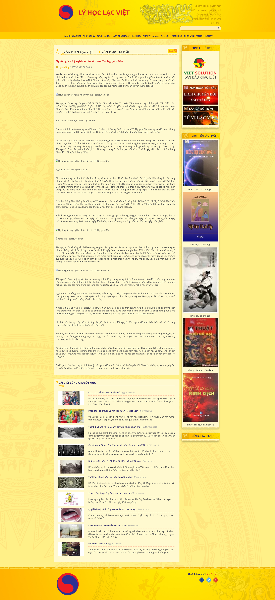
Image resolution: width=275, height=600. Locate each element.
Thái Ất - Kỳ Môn (151, 36)
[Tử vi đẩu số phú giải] (200, 280)
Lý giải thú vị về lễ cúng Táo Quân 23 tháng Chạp (112, 509)
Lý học (107, 36)
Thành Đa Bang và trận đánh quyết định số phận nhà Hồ (116, 426)
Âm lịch (199, 36)
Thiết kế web (195, 574)
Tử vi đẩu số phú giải (200, 315)
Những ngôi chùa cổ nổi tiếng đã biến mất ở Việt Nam (114, 461)
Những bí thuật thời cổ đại (200, 370)
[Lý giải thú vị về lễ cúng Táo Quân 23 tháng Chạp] (71, 515)
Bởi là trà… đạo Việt (98, 543)
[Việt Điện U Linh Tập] (200, 216)
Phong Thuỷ (89, 36)
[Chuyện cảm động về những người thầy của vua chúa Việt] (71, 450)
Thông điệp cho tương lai (200, 189)
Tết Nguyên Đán (64, 103)
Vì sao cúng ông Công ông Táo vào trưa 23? (109, 493)
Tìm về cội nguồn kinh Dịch (200, 424)
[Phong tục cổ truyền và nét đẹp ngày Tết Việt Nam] (71, 416)
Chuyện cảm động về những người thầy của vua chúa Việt (116, 445)
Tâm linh (165, 36)
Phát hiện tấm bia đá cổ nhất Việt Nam (107, 525)
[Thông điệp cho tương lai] (200, 163)
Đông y (209, 36)
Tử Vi (99, 36)
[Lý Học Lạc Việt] (66, 12)
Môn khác (177, 36)
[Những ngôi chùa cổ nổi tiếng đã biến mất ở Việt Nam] (71, 467)
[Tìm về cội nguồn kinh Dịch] (200, 397)
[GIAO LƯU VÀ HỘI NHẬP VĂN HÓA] (71, 398)
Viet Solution (213, 574)
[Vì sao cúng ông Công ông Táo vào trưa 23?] (71, 499)
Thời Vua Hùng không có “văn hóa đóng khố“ (110, 477)
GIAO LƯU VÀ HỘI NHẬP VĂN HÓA (105, 392)
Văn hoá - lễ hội (115, 51)
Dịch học (136, 36)
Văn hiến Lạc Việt (72, 36)
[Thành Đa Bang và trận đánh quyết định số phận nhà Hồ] (71, 432)
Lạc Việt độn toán (121, 36)
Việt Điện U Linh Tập (200, 244)
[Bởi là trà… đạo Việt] (71, 549)
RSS (171, 50)
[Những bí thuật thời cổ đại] (200, 342)
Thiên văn (189, 36)
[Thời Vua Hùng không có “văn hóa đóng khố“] (71, 483)
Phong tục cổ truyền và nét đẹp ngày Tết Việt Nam (113, 410)
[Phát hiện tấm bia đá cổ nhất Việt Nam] (71, 531)
